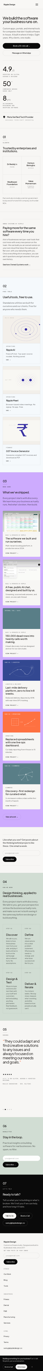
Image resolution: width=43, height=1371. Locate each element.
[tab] (3, 1109)
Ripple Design (9, 4)
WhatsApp (21, 1367)
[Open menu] (36, 4)
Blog (5, 1280)
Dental (6, 1305)
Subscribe (10, 859)
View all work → (12, 817)
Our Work (7, 1274)
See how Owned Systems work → (17, 264)
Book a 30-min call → (21, 46)
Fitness (6, 1299)
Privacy (6, 1336)
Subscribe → (11, 1164)
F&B (5, 1311)
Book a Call (25, 1216)
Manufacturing (9, 1317)
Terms (6, 1342)
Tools (6, 1286)
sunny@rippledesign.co (15, 1223)
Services (7, 1323)
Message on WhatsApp (21, 53)
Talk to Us (10, 1216)
